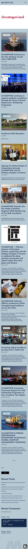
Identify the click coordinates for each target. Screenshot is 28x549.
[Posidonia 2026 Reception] (14, 122)
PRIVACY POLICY (6, 531)
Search (2, 467)
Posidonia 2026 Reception (6, 493)
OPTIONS (10, 524)
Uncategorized (7, 34)
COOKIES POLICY (6, 533)
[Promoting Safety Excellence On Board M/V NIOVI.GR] (14, 334)
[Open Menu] (25, 2)
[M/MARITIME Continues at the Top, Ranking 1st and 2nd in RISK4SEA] (14, 41)
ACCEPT (4, 524)
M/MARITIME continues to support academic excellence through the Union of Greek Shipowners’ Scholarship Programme (12, 489)
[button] (25, 546)
